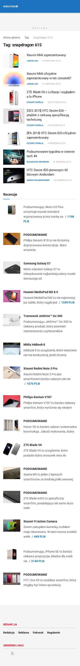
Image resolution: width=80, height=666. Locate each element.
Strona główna (11, 37)
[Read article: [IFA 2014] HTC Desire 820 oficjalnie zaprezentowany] (14, 138)
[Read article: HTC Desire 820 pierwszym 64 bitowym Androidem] (14, 175)
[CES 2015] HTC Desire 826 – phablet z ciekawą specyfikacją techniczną (48, 115)
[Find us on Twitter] (12, 653)
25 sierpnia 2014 (62, 180)
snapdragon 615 (42, 37)
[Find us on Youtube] (20, 653)
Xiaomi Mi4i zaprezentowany (46, 55)
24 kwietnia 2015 (51, 61)
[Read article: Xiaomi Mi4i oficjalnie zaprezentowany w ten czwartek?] (14, 79)
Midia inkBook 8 (34, 344)
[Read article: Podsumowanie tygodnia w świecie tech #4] (14, 157)
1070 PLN (33, 383)
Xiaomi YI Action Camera (40, 521)
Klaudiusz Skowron (38, 162)
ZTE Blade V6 (32, 445)
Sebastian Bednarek (38, 180)
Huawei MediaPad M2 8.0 (40, 292)
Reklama (23, 632)
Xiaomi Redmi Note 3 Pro (40, 368)
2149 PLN (37, 561)
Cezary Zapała (35, 102)
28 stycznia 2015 (56, 102)
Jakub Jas (32, 61)
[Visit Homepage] (10, 6)
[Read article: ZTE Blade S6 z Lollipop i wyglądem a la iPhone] (14, 97)
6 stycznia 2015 (56, 125)
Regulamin (53, 632)
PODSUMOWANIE (35, 234)
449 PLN (39, 536)
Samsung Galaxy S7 (37, 263)
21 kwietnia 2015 (51, 84)
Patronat (38, 632)
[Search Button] (75, 6)
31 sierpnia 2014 (62, 162)
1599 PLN (67, 302)
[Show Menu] (67, 6)
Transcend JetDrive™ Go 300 (42, 316)
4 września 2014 (56, 143)
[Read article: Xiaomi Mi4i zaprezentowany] (14, 60)
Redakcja (9, 632)
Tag (27, 37)
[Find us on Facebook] (4, 653)
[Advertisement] (40, 18)
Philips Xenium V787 (37, 397)
